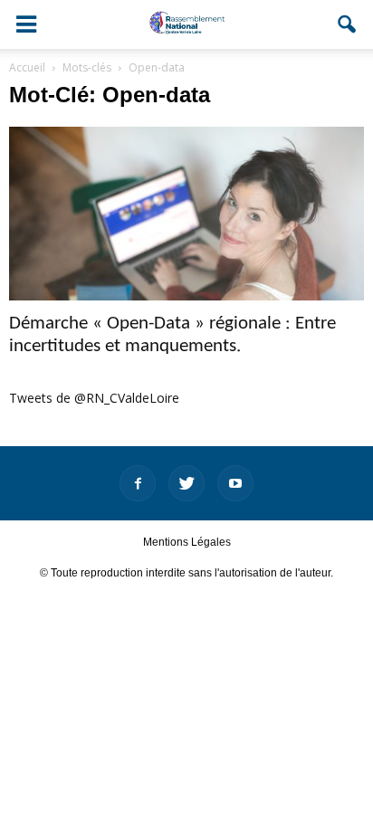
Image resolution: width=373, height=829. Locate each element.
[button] (347, 24)
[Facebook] (138, 483)
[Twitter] (186, 483)
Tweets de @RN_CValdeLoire (94, 397)
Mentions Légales (187, 542)
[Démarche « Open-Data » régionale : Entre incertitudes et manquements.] (186, 213)
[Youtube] (235, 483)
